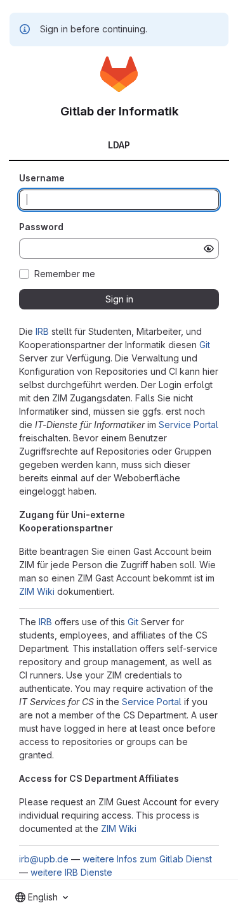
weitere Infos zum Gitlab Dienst (147, 858)
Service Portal (188, 424)
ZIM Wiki (37, 591)
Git (204, 344)
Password (41, 226)
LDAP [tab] (119, 145)
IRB (42, 331)
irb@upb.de (44, 858)
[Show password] (209, 248)
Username (42, 177)
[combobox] (42, 897)
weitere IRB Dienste (71, 872)
